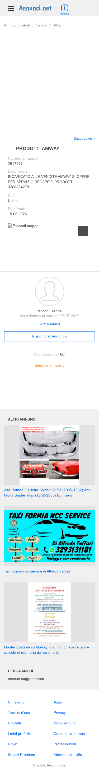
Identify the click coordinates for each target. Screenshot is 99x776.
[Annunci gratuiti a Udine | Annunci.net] (35, 8)
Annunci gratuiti (17, 25)
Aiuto (58, 702)
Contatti (14, 723)
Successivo (82, 138)
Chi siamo (16, 702)
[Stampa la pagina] (50, 382)
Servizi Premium (21, 754)
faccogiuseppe (49, 311)
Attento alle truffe (68, 754)
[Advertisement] (49, 78)
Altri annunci (49, 324)
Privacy (60, 712)
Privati (13, 744)
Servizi (41, 25)
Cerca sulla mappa (69, 734)
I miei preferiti (19, 734)
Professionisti (65, 744)
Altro (57, 25)
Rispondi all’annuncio (49, 336)
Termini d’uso (19, 712)
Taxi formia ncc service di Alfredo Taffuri (37, 571)
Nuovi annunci (65, 723)
